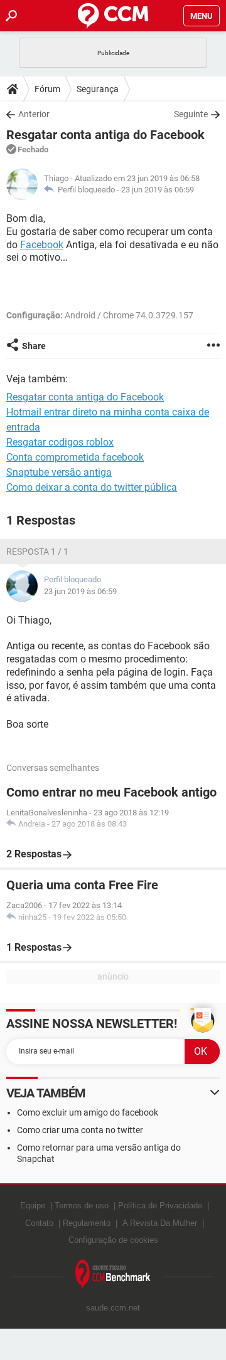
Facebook (41, 245)
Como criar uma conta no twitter (80, 1130)
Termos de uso (82, 1205)
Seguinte (191, 114)
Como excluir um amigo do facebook (87, 1112)
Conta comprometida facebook (75, 457)
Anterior (34, 114)
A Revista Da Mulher (159, 1223)
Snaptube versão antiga (59, 472)
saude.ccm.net (113, 1307)
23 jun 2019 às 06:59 (157, 189)
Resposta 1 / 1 (37, 552)
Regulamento (86, 1223)
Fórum (47, 89)
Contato (39, 1223)
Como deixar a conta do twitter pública (91, 487)
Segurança (98, 89)
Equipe (32, 1205)
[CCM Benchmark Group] (113, 1275)
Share (34, 346)
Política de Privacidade (160, 1205)
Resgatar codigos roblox (60, 442)
